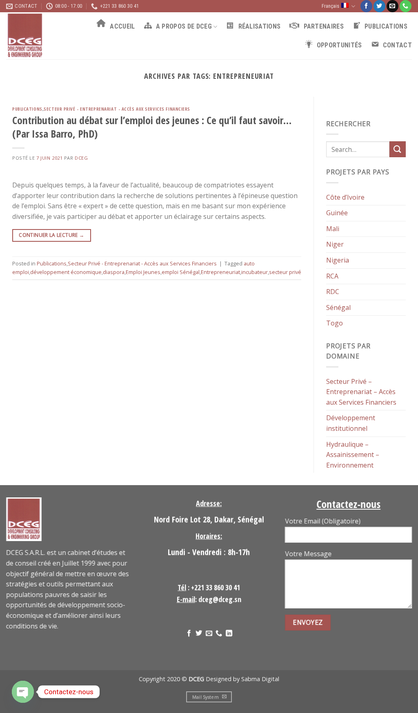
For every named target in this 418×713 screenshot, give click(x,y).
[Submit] (397, 149)
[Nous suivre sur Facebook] (366, 6)
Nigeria (337, 260)
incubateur (254, 272)
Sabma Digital (260, 679)
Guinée (337, 212)
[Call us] (405, 6)
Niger (335, 244)
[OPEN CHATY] (23, 692)
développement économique (66, 272)
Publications (27, 109)
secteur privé (285, 272)
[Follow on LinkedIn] (229, 633)
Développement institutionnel (350, 423)
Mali (332, 228)
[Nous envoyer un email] (392, 6)
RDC (332, 291)
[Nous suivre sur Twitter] (379, 6)
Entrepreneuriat (220, 272)
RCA (332, 275)
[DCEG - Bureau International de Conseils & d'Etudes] (37, 35)
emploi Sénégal (181, 272)
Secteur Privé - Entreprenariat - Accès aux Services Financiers (117, 109)
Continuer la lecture (51, 235)
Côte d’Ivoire (345, 196)
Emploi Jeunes (143, 272)
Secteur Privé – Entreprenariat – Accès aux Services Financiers (361, 391)
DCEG (81, 158)
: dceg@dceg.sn (209, 599)
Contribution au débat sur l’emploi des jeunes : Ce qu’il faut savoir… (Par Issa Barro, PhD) (151, 127)
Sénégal (338, 307)
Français (330, 6)
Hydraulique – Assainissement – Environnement (352, 454)
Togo (334, 323)
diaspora (114, 272)
